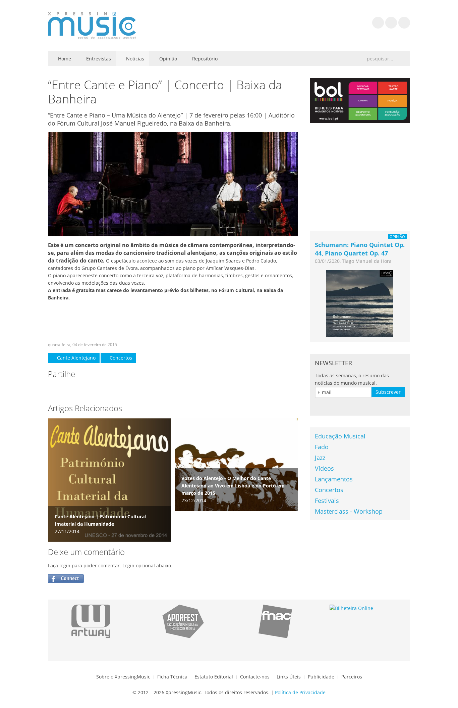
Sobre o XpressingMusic (123, 676)
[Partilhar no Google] (80, 389)
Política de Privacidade (300, 692)
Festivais (327, 501)
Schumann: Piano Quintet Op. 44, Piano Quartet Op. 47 (360, 249)
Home (64, 58)
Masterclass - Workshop (349, 511)
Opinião (167, 58)
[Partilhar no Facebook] (53, 389)
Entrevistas (98, 58)
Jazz (320, 458)
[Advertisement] (173, 321)
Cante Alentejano (76, 358)
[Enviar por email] (107, 389)
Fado (322, 447)
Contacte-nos (255, 676)
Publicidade (321, 676)
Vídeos (324, 468)
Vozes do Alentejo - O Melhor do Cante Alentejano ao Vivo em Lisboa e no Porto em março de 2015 (233, 485)
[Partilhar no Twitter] (66, 389)
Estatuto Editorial (213, 676)
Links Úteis (289, 676)
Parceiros (351, 676)
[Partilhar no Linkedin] (93, 389)
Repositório (204, 58)
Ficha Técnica (172, 676)
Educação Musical (340, 436)
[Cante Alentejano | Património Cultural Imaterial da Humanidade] (109, 479)
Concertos (120, 358)
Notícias (134, 58)
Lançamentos (334, 479)
